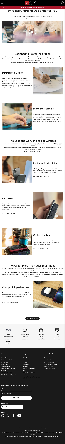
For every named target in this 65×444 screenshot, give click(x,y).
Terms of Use (22, 428)
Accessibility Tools (6, 373)
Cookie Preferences (28, 375)
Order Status (4, 364)
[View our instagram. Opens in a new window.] (2, 415)
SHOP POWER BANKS (8, 213)
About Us (25, 358)
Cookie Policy (42, 428)
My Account (4, 362)
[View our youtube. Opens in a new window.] (19, 415)
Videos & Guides (5, 366)
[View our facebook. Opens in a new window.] (13, 415)
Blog (24, 370)
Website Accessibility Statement (10, 375)
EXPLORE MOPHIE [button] (32, 318)
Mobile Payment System (50, 364)
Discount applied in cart (40, 7)
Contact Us (26, 360)
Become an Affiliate (49, 368)
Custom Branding (48, 366)
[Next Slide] (62, 7)
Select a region (5, 403)
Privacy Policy (32, 428)
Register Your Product (7, 360)
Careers (25, 362)
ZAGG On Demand (49, 362)
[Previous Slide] (3, 7)
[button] (3, 370)
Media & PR (26, 366)
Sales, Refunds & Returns (8, 368)
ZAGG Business (48, 358)
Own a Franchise (48, 360)
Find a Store (26, 364)
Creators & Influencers (29, 368)
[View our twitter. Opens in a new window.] (8, 415)
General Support (5, 358)
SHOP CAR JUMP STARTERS (41, 248)
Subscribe (16, 398)
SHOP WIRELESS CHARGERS (41, 176)
